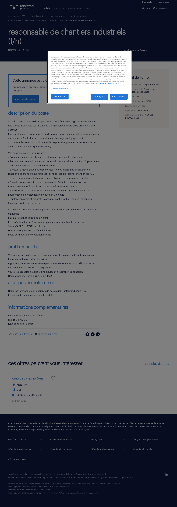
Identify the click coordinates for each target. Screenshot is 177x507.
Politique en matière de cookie (108, 83)
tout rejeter (99, 97)
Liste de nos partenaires (60, 88)
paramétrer (59, 97)
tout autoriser (119, 97)
